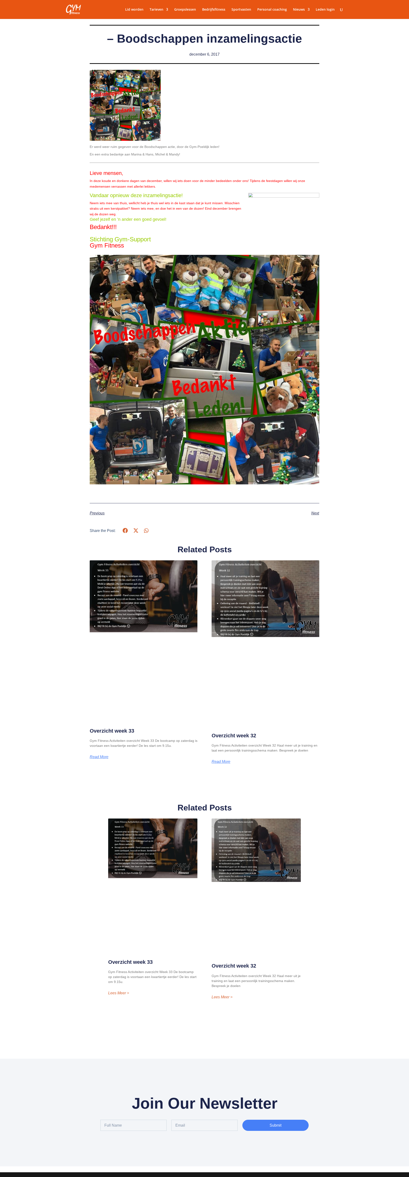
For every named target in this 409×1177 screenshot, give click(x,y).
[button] (125, 530)
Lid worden (134, 10)
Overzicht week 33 (112, 731)
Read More (99, 757)
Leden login (325, 10)
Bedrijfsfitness (213, 10)
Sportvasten (241, 10)
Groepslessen (185, 10)
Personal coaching (272, 10)
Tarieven (156, 10)
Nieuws (299, 10)
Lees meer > (118, 993)
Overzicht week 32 (234, 736)
